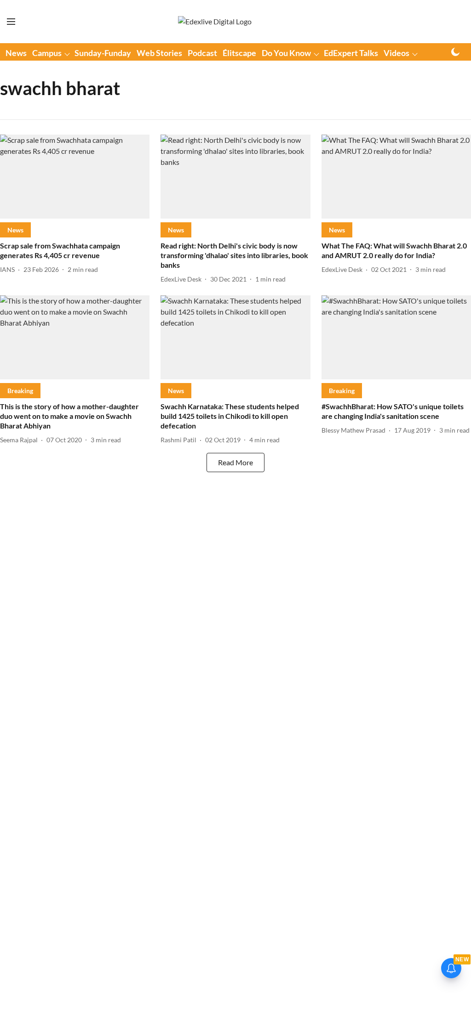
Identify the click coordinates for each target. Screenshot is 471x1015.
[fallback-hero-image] (74, 177)
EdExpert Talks (351, 53)
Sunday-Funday (103, 53)
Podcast (202, 53)
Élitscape (239, 53)
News (16, 53)
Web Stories (159, 53)
